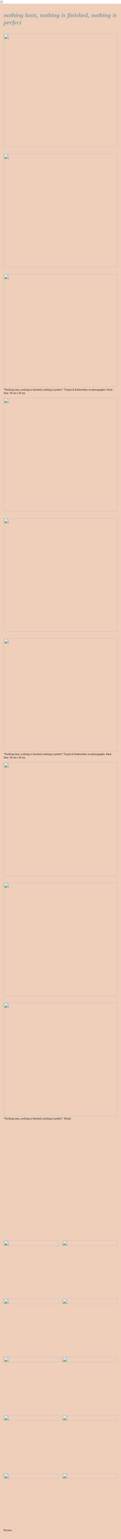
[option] (60, 1180)
